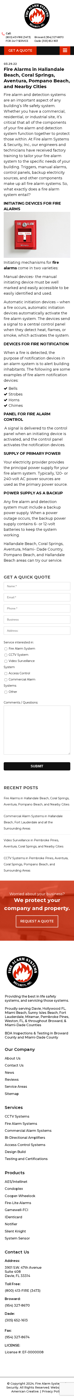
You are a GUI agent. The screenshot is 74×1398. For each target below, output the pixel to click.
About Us (13, 1058)
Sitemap (12, 1094)
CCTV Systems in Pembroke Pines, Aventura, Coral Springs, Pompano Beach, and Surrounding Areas (36, 864)
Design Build (15, 1152)
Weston (11, 1021)
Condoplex (14, 1189)
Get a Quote (20, 51)
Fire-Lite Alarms (18, 1203)
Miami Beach (16, 1013)
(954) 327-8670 (55, 37)
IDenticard (13, 1217)
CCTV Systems (17, 1116)
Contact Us (14, 1065)
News (9, 1073)
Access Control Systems (25, 1145)
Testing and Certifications (26, 1159)
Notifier (11, 1224)
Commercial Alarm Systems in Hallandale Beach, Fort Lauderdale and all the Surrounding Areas (33, 822)
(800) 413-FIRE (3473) (18, 37)
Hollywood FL (53, 1009)
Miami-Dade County (41, 1037)
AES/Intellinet (16, 1182)
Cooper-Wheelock (20, 1196)
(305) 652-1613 (50, 40)
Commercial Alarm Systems (28, 1131)
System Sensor (17, 1238)
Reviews (12, 1080)
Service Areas (16, 1087)
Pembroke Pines (54, 1017)
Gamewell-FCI (16, 1210)
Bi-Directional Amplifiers (25, 1138)
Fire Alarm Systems (21, 1124)
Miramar (32, 1017)
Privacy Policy (52, 1391)
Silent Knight (15, 1231)
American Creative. (25, 1391)
